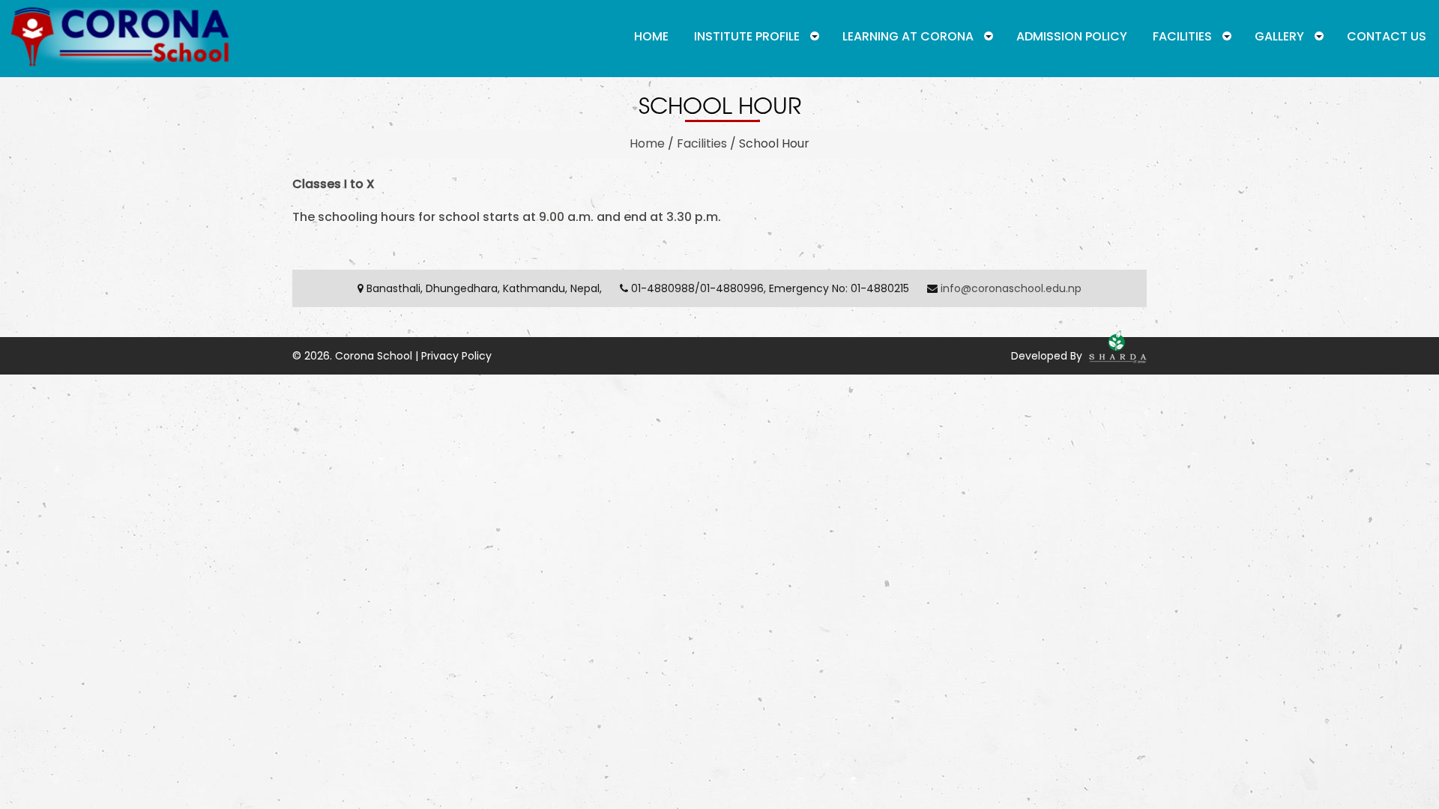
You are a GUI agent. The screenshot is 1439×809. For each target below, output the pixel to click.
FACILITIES (1182, 36)
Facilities (702, 143)
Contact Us (1386, 36)
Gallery (1279, 36)
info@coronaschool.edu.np (1011, 288)
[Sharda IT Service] (1116, 355)
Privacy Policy (456, 355)
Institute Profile (747, 36)
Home (651, 36)
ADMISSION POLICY (1071, 36)
